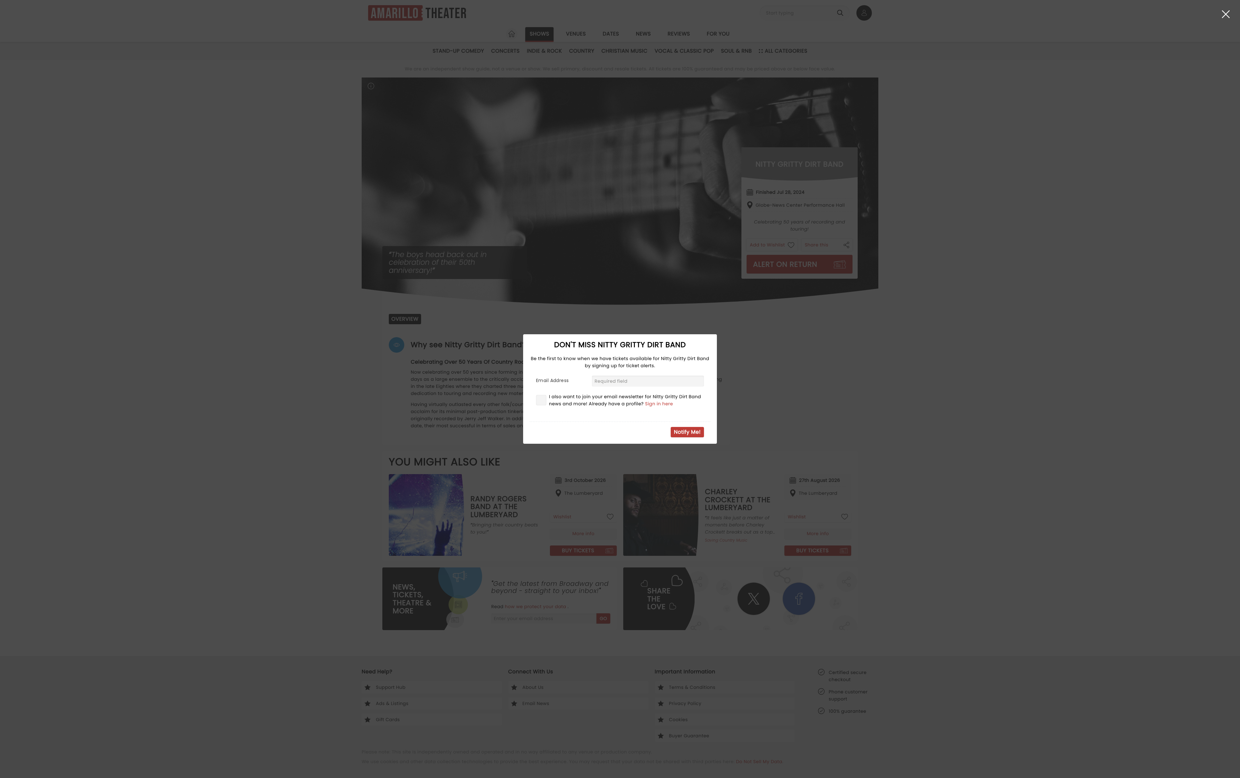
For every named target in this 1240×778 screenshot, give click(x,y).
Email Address (552, 380)
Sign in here (659, 403)
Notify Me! (687, 432)
